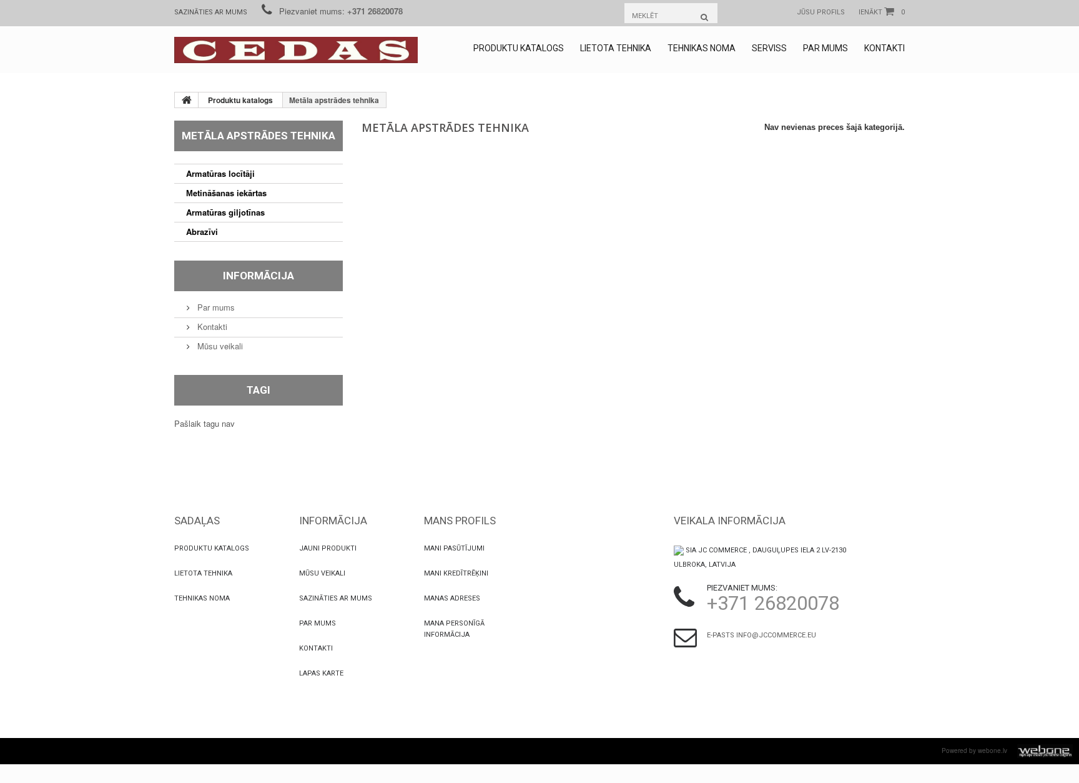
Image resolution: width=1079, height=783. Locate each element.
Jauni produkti (328, 548)
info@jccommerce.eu (776, 635)
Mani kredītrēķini (456, 573)
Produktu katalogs (518, 48)
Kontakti (884, 48)
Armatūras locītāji (220, 173)
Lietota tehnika (615, 48)
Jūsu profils (821, 12)
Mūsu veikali (219, 346)
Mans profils (460, 520)
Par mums (825, 48)
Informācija (258, 275)
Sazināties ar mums (210, 12)
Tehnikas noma (702, 48)
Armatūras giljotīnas (225, 212)
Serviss (769, 48)
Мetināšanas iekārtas (226, 193)
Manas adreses (452, 598)
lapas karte (321, 673)
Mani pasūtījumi (454, 548)
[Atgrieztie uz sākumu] (187, 99)
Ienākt (870, 12)
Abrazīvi (202, 231)
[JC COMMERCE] (296, 50)
